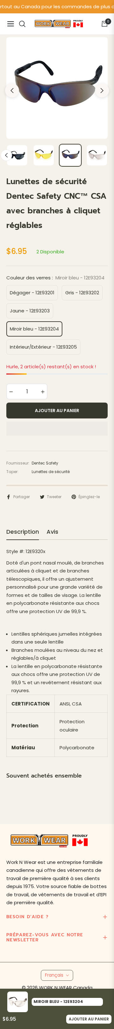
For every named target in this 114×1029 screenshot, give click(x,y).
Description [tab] (22, 532)
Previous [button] (12, 90)
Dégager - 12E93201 (32, 292)
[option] (57, 88)
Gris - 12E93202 (82, 292)
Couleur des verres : (55, 277)
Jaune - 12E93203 (30, 310)
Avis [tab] (52, 532)
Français (54, 975)
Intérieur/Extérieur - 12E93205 (43, 347)
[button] (57, 429)
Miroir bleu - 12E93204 (34, 328)
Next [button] (102, 90)
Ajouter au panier (89, 1019)
